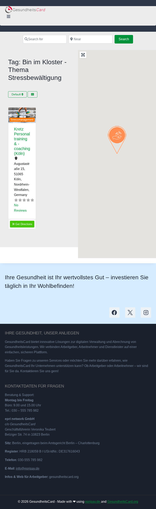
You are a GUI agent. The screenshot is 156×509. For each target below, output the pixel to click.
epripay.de (93, 501)
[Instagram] (146, 312)
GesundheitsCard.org (122, 501)
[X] (130, 312)
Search (126, 39)
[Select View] (32, 94)
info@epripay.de (27, 468)
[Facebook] (114, 312)
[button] (10, 115)
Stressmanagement (22, 119)
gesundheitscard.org (64, 477)
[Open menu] (8, 16)
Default (17, 94)
